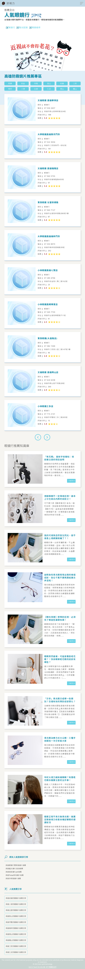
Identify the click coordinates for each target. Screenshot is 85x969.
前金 (23, 83)
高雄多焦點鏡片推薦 (13, 878)
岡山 (62, 89)
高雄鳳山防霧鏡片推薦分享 (16, 940)
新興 (10, 83)
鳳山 (75, 89)
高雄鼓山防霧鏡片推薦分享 (16, 916)
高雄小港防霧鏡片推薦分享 (16, 904)
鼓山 (49, 83)
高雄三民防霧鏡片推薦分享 (16, 946)
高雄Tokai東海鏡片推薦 (15, 875)
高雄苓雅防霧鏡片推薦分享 (16, 922)
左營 (36, 89)
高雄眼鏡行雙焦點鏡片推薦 (16, 865)
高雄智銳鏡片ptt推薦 (14, 872)
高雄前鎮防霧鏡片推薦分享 (16, 898)
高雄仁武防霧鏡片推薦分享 (16, 952)
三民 (75, 83)
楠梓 (10, 89)
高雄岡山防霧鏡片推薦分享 (16, 934)
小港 (23, 89)
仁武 (49, 89)
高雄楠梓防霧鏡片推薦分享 (16, 928)
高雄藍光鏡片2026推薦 (14, 868)
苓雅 (36, 83)
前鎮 (62, 83)
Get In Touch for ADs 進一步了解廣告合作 (42, 967)
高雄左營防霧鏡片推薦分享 (16, 910)
